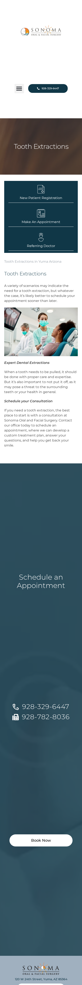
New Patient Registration (41, 198)
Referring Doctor (41, 246)
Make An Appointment (41, 222)
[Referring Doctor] (41, 237)
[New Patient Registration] (41, 189)
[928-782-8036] (15, 717)
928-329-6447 (45, 706)
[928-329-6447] (16, 707)
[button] (19, 88)
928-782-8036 (46, 717)
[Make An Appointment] (41, 213)
